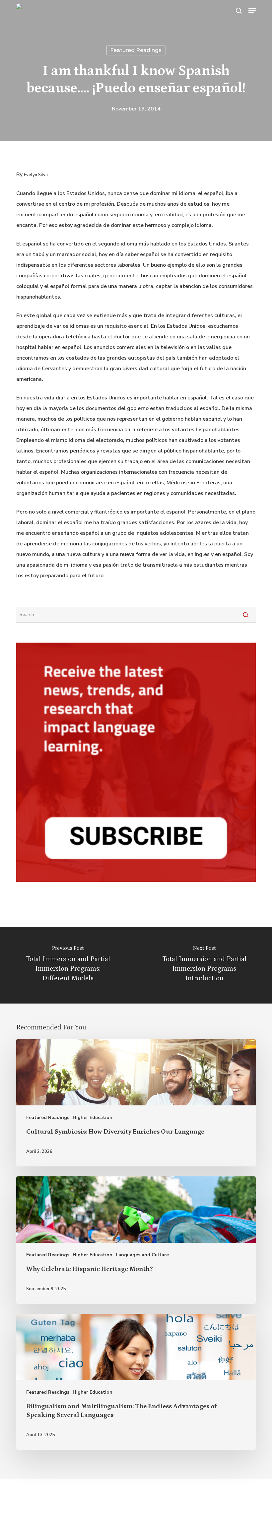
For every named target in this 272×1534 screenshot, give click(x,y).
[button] (252, 10)
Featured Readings (136, 50)
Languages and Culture (142, 1255)
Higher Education (92, 1117)
